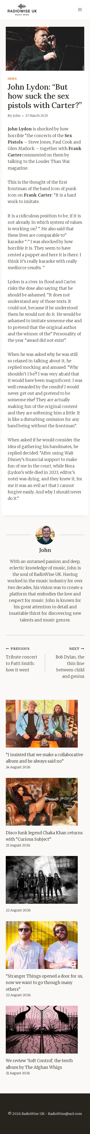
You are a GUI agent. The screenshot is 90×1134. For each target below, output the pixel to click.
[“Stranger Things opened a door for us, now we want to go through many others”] (45, 945)
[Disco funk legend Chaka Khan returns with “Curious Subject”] (45, 802)
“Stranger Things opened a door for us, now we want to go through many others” (44, 983)
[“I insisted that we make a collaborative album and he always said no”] (45, 724)
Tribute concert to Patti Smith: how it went (21, 660)
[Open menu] (79, 9)
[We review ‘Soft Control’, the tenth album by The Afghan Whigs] (45, 1030)
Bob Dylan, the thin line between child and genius (70, 663)
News (12, 78)
